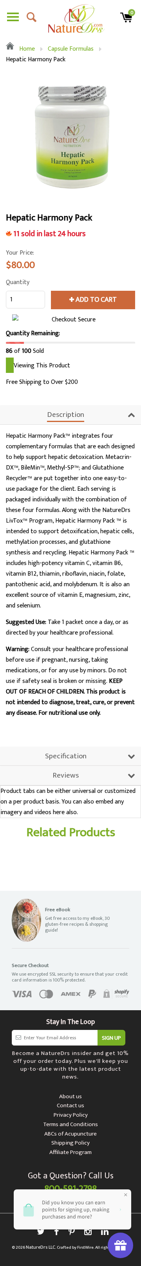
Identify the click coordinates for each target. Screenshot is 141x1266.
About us (70, 1096)
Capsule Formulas (71, 49)
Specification (66, 756)
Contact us (70, 1105)
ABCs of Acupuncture (70, 1134)
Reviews (65, 775)
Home (26, 49)
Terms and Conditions (70, 1124)
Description (65, 415)
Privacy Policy (71, 1115)
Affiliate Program (70, 1152)
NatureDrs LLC (40, 1247)
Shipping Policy (70, 1143)
